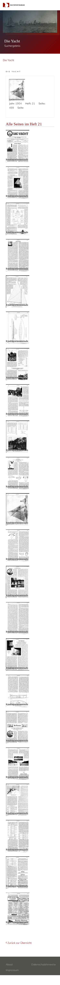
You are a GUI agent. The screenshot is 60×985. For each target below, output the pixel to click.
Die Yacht (8, 60)
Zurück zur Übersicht (20, 942)
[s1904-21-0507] (17, 800)
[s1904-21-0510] (17, 909)
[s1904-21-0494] (17, 328)
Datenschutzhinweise (43, 964)
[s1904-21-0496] (17, 400)
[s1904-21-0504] (17, 691)
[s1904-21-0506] (17, 763)
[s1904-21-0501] (17, 582)
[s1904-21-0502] (17, 618)
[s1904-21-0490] (17, 182)
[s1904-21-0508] (17, 836)
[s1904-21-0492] (17, 255)
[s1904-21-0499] (17, 509)
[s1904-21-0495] (17, 364)
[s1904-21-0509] (17, 872)
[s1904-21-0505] (17, 727)
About (9, 964)
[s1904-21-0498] (17, 473)
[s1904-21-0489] (17, 146)
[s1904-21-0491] (17, 219)
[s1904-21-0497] (17, 437)
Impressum (12, 970)
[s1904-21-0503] (17, 654)
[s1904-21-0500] (17, 545)
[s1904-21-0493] (17, 291)
